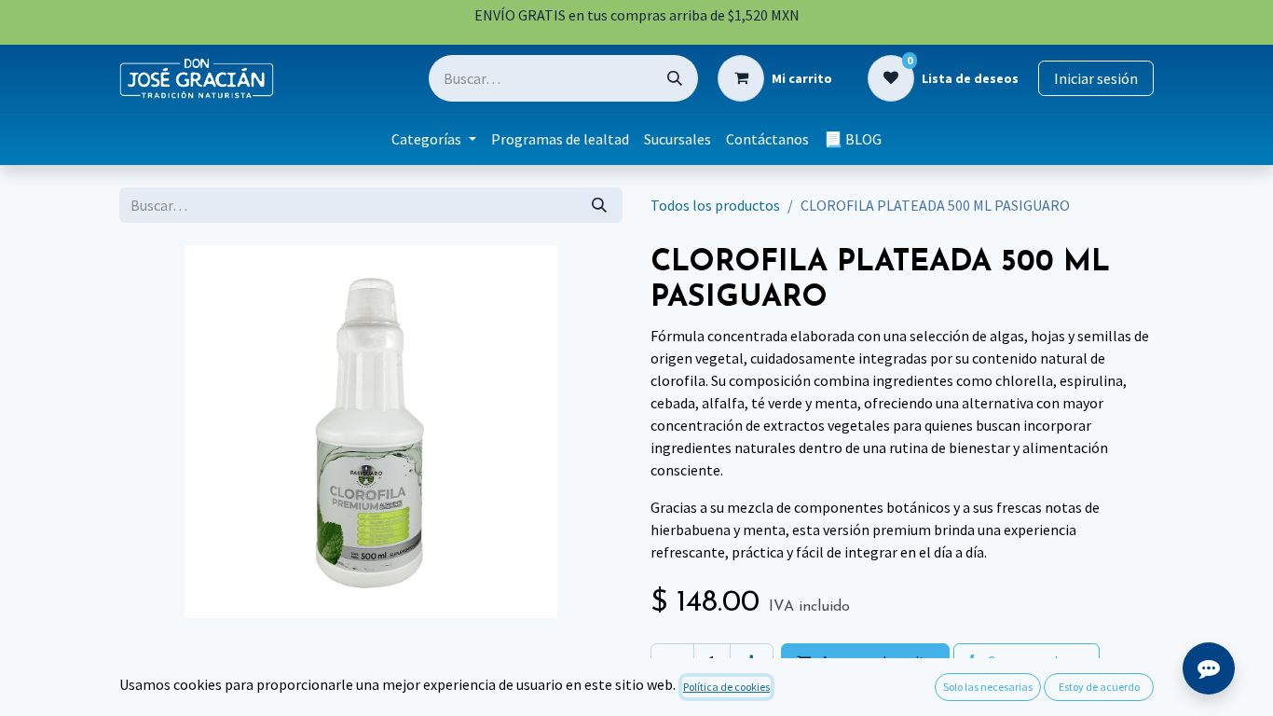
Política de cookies (726, 687)
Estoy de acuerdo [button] (1099, 687)
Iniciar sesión (1096, 78)
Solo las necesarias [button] (988, 687)
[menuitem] (433, 139)
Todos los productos (715, 205)
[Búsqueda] (674, 78)
